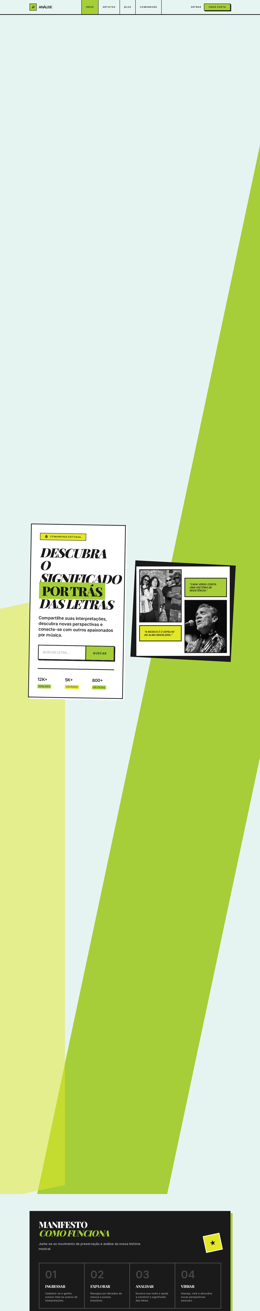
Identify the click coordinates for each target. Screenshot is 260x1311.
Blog (127, 7)
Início (90, 7)
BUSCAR (100, 653)
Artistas (109, 7)
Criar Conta (217, 7)
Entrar (196, 7)
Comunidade (148, 7)
